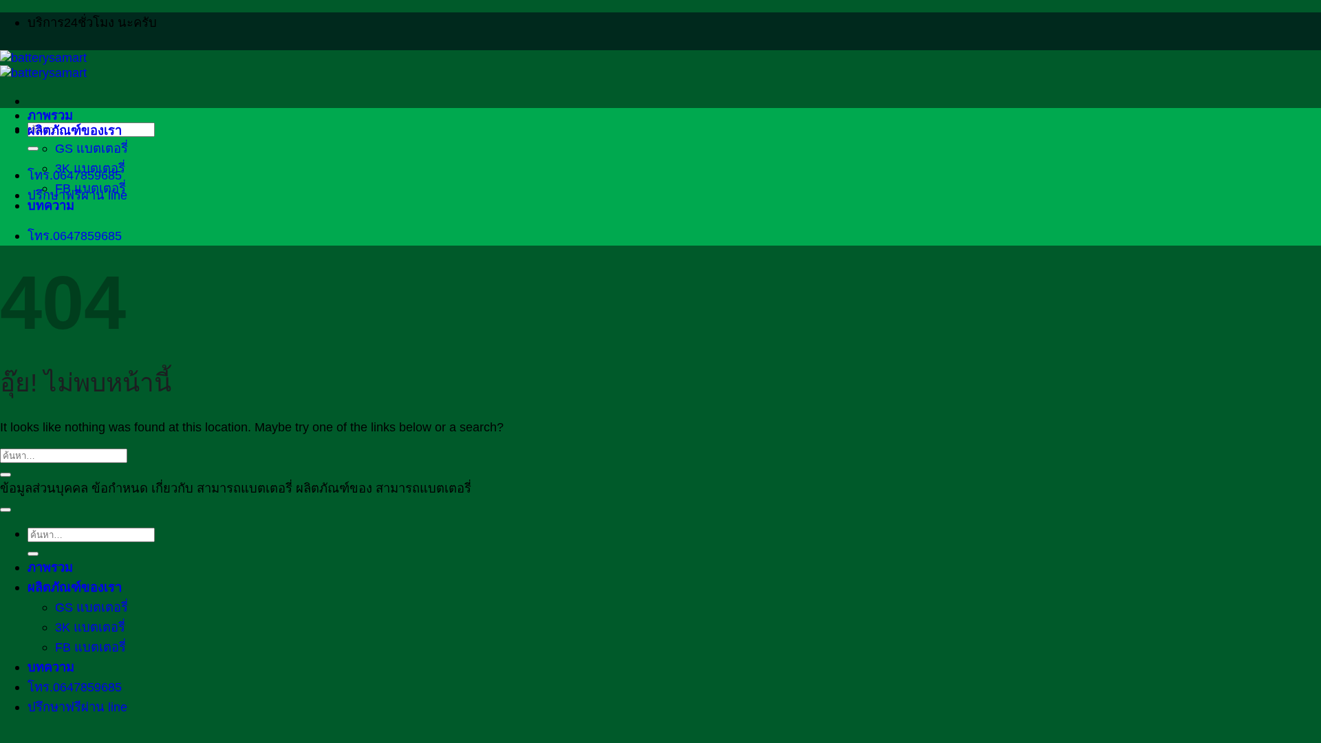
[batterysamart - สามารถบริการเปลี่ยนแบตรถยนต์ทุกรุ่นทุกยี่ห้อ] (43, 65)
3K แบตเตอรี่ (90, 168)
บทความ (51, 205)
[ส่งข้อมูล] (33, 149)
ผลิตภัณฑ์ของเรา (75, 130)
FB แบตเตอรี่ (90, 188)
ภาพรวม (50, 115)
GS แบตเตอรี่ (91, 148)
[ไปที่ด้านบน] (5, 510)
